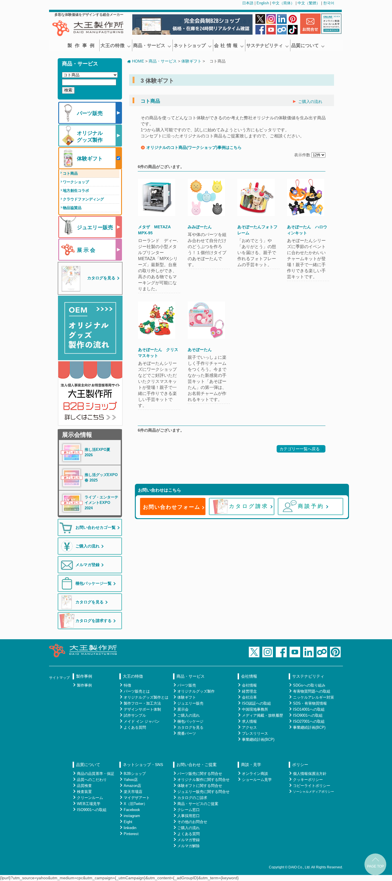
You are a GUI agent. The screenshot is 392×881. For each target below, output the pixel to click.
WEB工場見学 (88, 804)
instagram (132, 816)
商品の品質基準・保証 (95, 773)
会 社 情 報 (226, 45)
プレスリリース (255, 733)
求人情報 (249, 721)
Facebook (132, 810)
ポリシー (300, 764)
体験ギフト (191, 61)
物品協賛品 (72, 208)
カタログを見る (190, 727)
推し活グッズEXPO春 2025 (101, 477)
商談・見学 (251, 764)
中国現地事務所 (255, 709)
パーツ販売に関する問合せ (199, 773)
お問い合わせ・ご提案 (196, 764)
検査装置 (84, 792)
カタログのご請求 (192, 798)
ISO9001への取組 (308, 715)
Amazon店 (132, 785)
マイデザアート (137, 798)
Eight (128, 822)
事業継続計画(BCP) (258, 739)
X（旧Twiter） (135, 804)
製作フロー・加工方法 (142, 703)
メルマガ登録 (188, 840)
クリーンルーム (90, 798)
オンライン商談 (255, 773)
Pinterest (131, 834)
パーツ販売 (186, 685)
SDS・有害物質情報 (310, 703)
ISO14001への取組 (309, 709)
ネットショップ (190, 45)
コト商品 (70, 173)
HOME (138, 61)
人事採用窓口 (188, 816)
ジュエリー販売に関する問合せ (203, 792)
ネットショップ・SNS (143, 764)
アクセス (249, 727)
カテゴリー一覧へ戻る (300, 449)
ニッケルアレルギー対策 (313, 697)
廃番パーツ (186, 733)
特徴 (127, 685)
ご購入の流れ (310, 101)
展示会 (183, 709)
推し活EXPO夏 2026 (97, 452)
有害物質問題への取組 (311, 691)
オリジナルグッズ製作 (196, 691)
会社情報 (249, 676)
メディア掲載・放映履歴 (262, 715)
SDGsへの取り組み (309, 685)
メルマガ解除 (188, 846)
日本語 (247, 3)
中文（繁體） (309, 3)
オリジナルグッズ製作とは (146, 697)
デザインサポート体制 (142, 709)
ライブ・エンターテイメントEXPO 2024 (101, 502)
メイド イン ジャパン (142, 721)
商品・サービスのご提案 (197, 804)
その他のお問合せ (192, 822)
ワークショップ (76, 182)
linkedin (130, 828)
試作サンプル (135, 715)
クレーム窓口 (188, 810)
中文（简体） (283, 3)
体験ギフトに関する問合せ (199, 785)
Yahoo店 (131, 779)
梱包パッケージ (190, 721)
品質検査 (84, 785)
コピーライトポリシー (311, 785)
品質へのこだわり (92, 779)
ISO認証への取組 (256, 703)
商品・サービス (149, 45)
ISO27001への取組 (309, 721)
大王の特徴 (112, 45)
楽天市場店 (133, 792)
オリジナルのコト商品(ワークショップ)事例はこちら (194, 147)
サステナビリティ (264, 45)
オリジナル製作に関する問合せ (203, 779)
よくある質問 (135, 727)
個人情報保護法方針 (310, 773)
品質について (305, 45)
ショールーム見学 (257, 779)
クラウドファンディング (83, 199)
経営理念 (249, 691)
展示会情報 (77, 434)
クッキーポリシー (308, 779)
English (263, 3)
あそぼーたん (200, 349)
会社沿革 (249, 697)
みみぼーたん (200, 227)
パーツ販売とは (137, 691)
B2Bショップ (135, 773)
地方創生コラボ (76, 190)
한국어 (328, 3)
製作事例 (82, 45)
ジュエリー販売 (190, 703)
